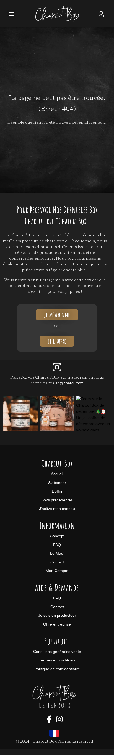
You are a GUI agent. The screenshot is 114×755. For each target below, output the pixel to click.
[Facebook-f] (49, 719)
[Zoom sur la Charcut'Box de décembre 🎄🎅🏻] (20, 413)
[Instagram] (57, 367)
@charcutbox (71, 383)
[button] (11, 14)
